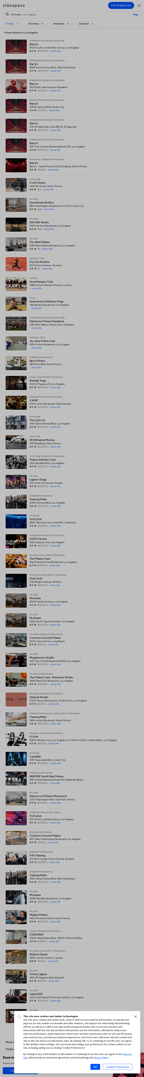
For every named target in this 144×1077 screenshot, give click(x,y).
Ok (95, 1067)
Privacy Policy (101, 1057)
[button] (135, 1016)
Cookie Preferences (117, 1067)
